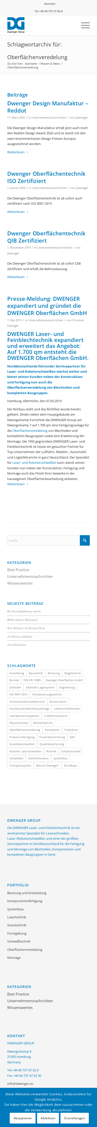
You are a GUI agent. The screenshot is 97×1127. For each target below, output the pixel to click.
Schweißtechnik (18, 941)
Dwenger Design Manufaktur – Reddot (47, 106)
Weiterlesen (16, 152)
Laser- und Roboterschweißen (34, 462)
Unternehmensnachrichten (49, 117)
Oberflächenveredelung (30, 430)
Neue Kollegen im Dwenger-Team (26, 628)
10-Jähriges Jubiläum (19, 636)
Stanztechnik (16, 925)
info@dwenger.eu (20, 1083)
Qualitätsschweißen (22, 744)
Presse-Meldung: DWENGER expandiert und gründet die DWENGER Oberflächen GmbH (47, 306)
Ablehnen (48, 1118)
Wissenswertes (20, 583)
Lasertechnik (16, 917)
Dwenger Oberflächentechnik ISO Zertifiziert (46, 177)
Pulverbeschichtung (52, 737)
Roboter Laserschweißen (25, 751)
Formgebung (16, 933)
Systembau (60, 758)
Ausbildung (16, 673)
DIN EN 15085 (32, 680)
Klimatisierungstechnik (47, 694)
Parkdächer (52, 730)
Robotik (51, 751)
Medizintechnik (43, 723)
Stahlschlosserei (38, 758)
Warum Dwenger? (47, 765)
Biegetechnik (72, 673)
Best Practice (18, 569)
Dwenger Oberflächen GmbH (64, 680)
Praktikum (71, 730)
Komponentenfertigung (24, 901)
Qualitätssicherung (52, 744)
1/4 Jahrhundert (16, 644)
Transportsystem (20, 765)
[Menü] (83, 25)
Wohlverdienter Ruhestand (22, 620)
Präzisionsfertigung (22, 737)
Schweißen (16, 758)
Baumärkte (36, 673)
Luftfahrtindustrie (55, 716)
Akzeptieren (23, 1118)
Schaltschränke (71, 751)
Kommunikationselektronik (27, 701)
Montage (14, 957)
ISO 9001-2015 (18, 694)
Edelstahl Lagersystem (40, 687)
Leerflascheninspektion (24, 716)
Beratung (54, 673)
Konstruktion (58, 701)
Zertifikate (70, 765)
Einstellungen (74, 1118)
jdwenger (82, 117)
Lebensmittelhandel (67, 708)
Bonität (14, 680)
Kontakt (49, 3)
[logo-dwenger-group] (40, 25)
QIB (72, 737)
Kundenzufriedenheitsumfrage (29, 708)
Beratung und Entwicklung (26, 893)
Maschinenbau (18, 723)
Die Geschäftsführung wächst (24, 611)
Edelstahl (15, 687)
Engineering (67, 687)
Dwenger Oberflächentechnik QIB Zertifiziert (46, 236)
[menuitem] (50, 3)
